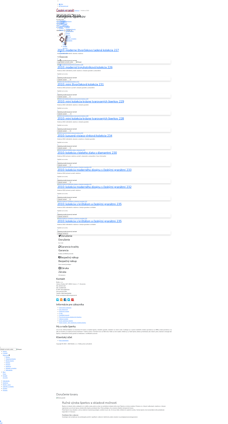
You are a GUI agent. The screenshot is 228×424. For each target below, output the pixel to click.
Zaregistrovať (64, 6)
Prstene (61, 28)
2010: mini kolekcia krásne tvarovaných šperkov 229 (90, 101)
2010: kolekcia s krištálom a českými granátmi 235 (89, 204)
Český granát (65, 10)
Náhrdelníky (62, 21)
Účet (61, 4)
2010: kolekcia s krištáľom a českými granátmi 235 (89, 221)
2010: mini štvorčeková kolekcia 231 (80, 84)
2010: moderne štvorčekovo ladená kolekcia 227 (88, 50)
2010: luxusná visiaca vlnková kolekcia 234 (84, 136)
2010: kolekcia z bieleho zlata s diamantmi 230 (87, 153)
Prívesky (61, 30)
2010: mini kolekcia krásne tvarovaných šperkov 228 (90, 118)
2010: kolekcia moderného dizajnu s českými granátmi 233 (94, 170)
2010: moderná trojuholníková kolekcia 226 (84, 67)
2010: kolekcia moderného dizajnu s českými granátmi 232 (94, 187)
